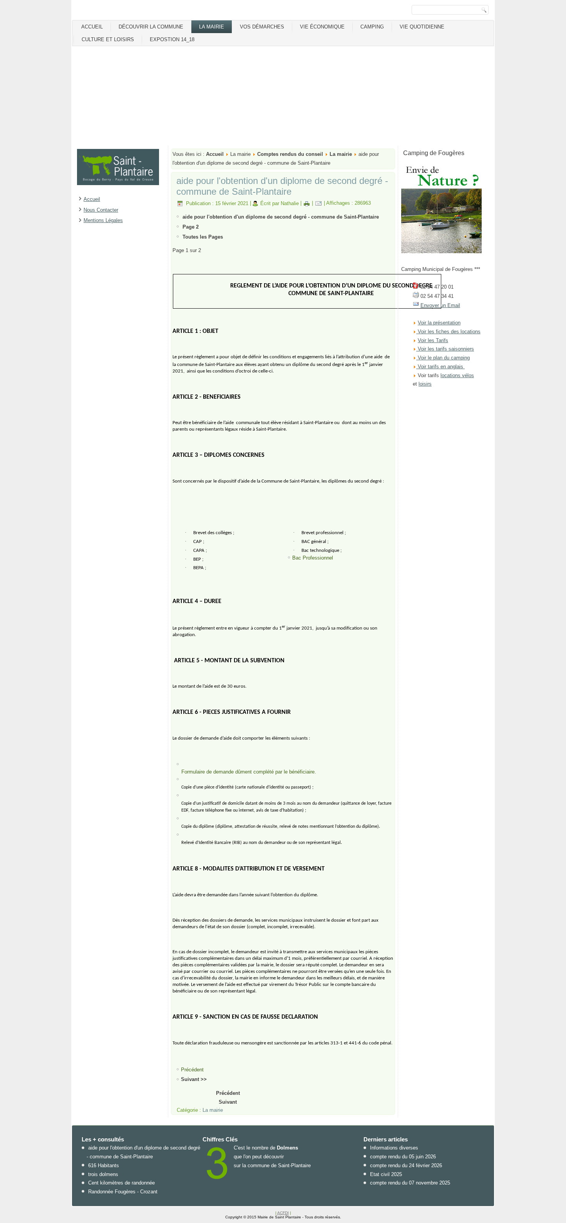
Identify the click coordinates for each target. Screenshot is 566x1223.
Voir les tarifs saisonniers (445, 349)
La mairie (211, 27)
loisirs (425, 384)
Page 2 (191, 227)
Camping (372, 27)
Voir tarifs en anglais (439, 366)
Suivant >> (194, 1079)
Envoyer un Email (440, 305)
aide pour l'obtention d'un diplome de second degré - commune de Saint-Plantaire (282, 186)
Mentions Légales (103, 220)
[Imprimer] (306, 203)
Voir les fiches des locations (449, 331)
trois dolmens (103, 1174)
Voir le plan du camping (444, 358)
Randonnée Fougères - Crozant (122, 1192)
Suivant (228, 1102)
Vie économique (322, 27)
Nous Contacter (101, 210)
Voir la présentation (439, 323)
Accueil (92, 27)
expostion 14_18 (172, 39)
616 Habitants (103, 1165)
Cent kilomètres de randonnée (121, 1183)
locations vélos (457, 375)
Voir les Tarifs (433, 340)
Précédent (228, 1093)
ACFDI (283, 1213)
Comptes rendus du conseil (290, 154)
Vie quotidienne (422, 27)
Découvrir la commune (151, 27)
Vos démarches (262, 27)
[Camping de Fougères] (441, 251)
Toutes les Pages (203, 237)
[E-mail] (318, 203)
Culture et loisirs (108, 39)
